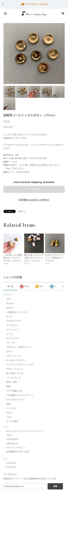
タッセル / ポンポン (16, 360)
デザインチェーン (15, 369)
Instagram (12, 463)
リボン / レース (14, 356)
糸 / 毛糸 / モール (15, 373)
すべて (10, 286)
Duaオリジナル (14, 321)
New (9, 299)
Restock (11, 303)
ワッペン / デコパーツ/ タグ (20, 364)
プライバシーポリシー (16, 447)
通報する (22, 211)
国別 (9, 404)
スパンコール (13, 338)
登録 (55, 486)
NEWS (9, 435)
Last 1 (9, 417)
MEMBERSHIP (13, 439)
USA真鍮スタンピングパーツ (20, 395)
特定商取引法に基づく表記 (18, 451)
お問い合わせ (12, 443)
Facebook (11, 467)
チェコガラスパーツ (16, 399)
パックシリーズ (14, 377)
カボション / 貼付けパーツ (19, 347)
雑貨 (9, 386)
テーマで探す (13, 421)
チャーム (11, 342)
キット (10, 316)
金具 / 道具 (12, 382)
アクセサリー (13, 325)
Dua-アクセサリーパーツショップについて (25, 431)
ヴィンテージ (13, 329)
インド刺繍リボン (15, 390)
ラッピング (12, 408)
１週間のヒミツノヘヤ (17, 312)
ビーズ (10, 334)
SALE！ (10, 412)
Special (10, 308)
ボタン (10, 351)
